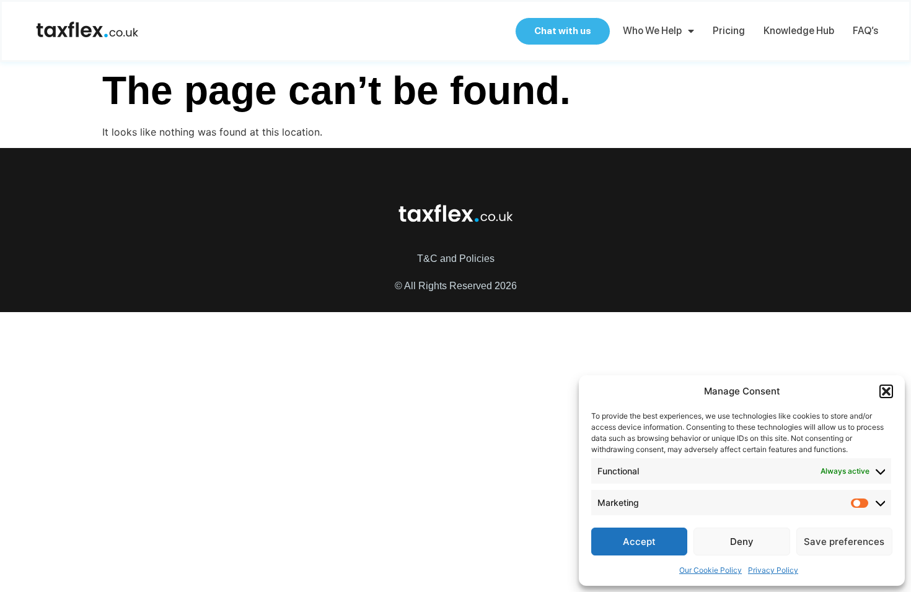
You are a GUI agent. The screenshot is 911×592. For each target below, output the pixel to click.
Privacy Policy (773, 570)
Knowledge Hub (799, 31)
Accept (639, 541)
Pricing (729, 31)
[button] (886, 391)
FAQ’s (865, 31)
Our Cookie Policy (710, 570)
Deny (742, 541)
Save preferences (844, 541)
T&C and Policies (456, 258)
